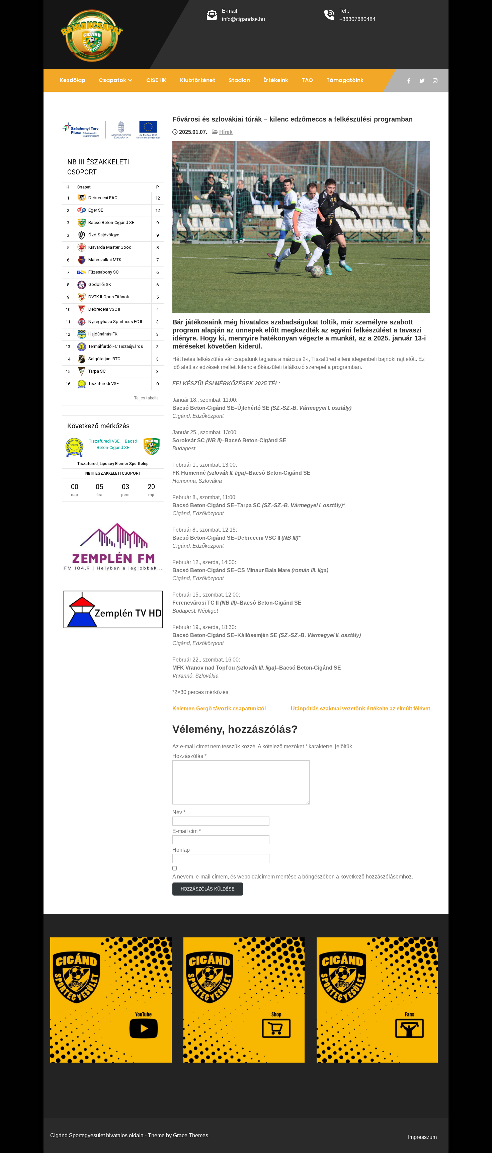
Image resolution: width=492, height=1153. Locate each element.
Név (178, 812)
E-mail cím (186, 831)
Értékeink (275, 80)
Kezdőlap (72, 80)
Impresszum (422, 1137)
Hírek (226, 132)
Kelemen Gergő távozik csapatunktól (219, 708)
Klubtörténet (197, 80)
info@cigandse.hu (243, 19)
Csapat (84, 187)
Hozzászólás (189, 756)
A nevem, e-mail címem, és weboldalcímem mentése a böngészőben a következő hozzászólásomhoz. (292, 876)
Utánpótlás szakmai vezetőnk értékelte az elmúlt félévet (360, 708)
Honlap (181, 850)
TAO (307, 80)
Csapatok (112, 80)
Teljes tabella (146, 398)
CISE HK (156, 80)
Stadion (239, 80)
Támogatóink (344, 80)
